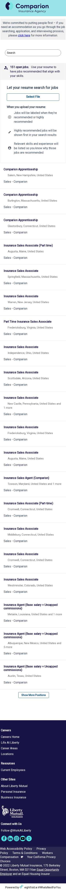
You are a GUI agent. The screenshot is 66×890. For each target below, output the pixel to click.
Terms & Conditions (25, 853)
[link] (33, 176)
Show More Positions (33, 695)
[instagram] (16, 838)
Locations (7, 754)
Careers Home (10, 737)
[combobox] (31, 53)
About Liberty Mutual (14, 786)
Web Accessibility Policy (16, 848)
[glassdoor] (29, 838)
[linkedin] (10, 838)
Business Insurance (13, 797)
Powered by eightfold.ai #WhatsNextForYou (33, 887)
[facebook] (4, 838)
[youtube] (22, 838)
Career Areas (9, 748)
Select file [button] (33, 96)
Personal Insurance (13, 791)
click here (24, 35)
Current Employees (13, 770)
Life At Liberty (10, 742)
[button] (33, 71)
